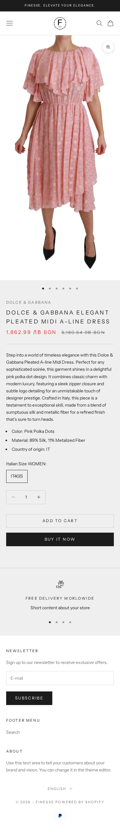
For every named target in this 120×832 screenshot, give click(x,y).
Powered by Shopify (79, 802)
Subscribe (29, 697)
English (57, 789)
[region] (60, 596)
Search (13, 732)
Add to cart (60, 520)
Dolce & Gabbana (28, 302)
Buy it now (60, 539)
